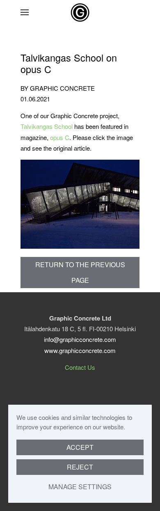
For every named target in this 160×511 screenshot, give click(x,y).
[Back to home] (80, 12)
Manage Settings (80, 486)
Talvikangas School (47, 126)
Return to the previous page (80, 272)
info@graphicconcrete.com (80, 339)
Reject (80, 467)
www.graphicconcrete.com (80, 350)
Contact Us (80, 367)
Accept (80, 447)
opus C (59, 137)
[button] (25, 12)
